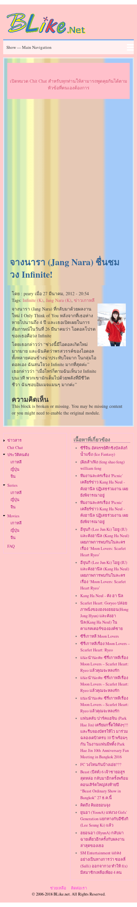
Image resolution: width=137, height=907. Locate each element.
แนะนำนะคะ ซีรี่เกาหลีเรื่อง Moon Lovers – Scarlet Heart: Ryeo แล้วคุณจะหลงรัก (104, 664)
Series (12, 485)
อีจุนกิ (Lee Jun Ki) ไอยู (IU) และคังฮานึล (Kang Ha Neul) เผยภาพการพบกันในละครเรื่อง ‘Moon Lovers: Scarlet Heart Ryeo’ (104, 542)
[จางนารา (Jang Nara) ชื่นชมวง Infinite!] (111, 344)
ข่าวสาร (14, 440)
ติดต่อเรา (79, 888)
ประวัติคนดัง (18, 454)
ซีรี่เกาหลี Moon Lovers (99, 636)
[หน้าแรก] (46, 35)
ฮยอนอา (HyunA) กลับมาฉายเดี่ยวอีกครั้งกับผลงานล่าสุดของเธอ (102, 839)
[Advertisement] (68, 178)
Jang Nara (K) (58, 300)
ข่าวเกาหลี (84, 300)
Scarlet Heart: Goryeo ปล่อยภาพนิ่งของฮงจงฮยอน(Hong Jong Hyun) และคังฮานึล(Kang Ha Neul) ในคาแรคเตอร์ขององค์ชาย (104, 616)
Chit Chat (15, 447)
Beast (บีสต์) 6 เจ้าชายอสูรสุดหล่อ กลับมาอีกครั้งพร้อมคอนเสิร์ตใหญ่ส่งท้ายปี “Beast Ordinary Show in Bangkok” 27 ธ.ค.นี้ (104, 784)
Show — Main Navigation (29, 47)
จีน (13, 476)
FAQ (11, 546)
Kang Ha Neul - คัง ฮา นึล (101, 595)
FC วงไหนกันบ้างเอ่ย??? (100, 764)
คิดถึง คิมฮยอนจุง (95, 805)
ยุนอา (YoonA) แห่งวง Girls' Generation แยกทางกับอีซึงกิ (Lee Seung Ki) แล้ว (104, 819)
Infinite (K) (33, 300)
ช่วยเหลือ (58, 888)
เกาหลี (16, 462)
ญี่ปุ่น (15, 469)
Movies (13, 516)
